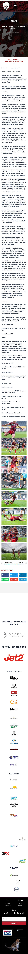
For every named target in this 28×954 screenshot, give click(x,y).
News (14, 21)
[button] (15, 6)
